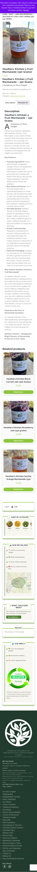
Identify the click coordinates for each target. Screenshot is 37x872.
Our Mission (6, 802)
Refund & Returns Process (12, 846)
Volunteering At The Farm (12, 825)
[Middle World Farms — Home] (18, 733)
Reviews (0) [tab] (23, 103)
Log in (7, 507)
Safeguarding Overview (11, 797)
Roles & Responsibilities (11, 812)
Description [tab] (10, 103)
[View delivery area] (18, 582)
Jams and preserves (23, 14)
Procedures (6, 810)
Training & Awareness (10, 807)
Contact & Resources (10, 815)
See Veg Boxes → (14, 617)
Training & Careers (9, 817)
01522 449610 (7, 786)
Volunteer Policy (8, 830)
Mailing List (6, 856)
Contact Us (6, 853)
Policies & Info (7, 833)
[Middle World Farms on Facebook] (4, 866)
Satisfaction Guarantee (11, 841)
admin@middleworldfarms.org (12, 784)
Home (4, 14)
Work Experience (8, 823)
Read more (18, 392)
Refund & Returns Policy (11, 843)
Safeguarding (7, 794)
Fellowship (6, 820)
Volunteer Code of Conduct (12, 828)
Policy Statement (9, 799)
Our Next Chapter (9, 792)
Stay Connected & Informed (13, 859)
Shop (11, 14)
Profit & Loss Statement (11, 848)
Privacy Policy (7, 835)
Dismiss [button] (26, 10)
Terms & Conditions (9, 838)
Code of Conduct (9, 805)
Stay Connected (8, 851)
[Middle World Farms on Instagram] (10, 866)
